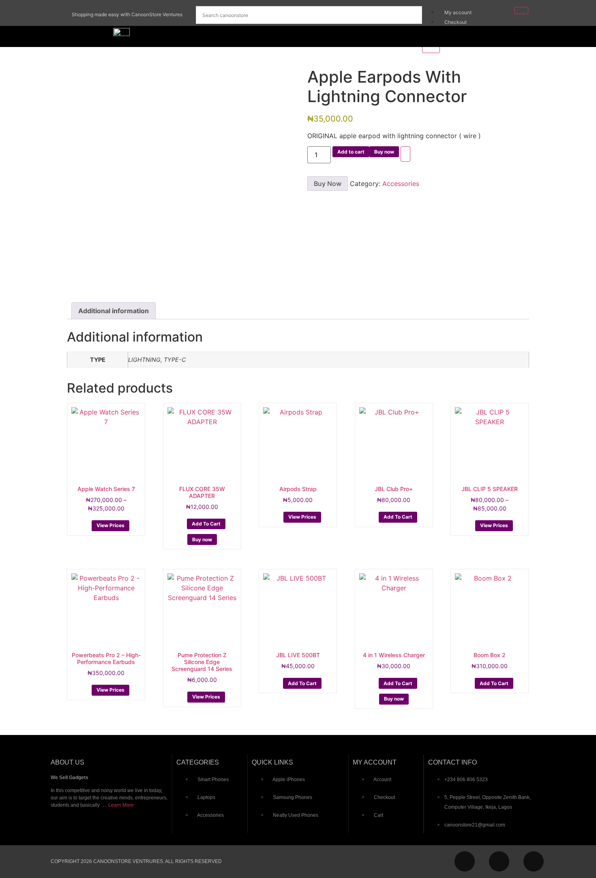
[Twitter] (533, 861)
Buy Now (327, 183)
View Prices (110, 525)
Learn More (121, 805)
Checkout (455, 22)
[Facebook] (499, 861)
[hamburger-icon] (521, 10)
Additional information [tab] (113, 311)
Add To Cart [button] (206, 524)
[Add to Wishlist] (405, 154)
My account (458, 12)
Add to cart (350, 152)
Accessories (400, 183)
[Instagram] (465, 861)
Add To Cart (398, 517)
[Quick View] (87, 525)
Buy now (384, 152)
